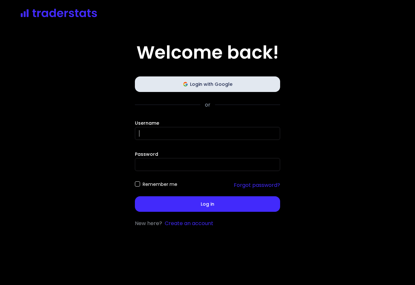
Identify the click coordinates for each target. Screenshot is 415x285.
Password (146, 154)
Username (147, 123)
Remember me (160, 184)
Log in (207, 204)
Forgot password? (257, 185)
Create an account (189, 223)
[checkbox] (137, 184)
